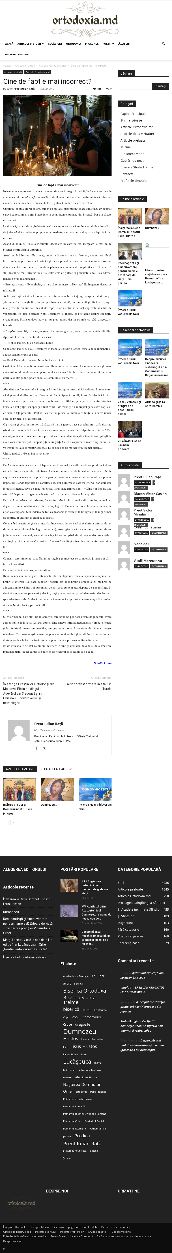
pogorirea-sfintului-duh (82, 1227)
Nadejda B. (142, 544)
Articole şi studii (29, 43)
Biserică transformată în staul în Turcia (88, 686)
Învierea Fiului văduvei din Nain (24, 957)
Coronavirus (92, 1017)
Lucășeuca (77, 1061)
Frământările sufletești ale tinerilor (24, 1236)
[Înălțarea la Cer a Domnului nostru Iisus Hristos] (19, 789)
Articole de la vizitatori (137, 134)
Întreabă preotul (17, 54)
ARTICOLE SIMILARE (20, 769)
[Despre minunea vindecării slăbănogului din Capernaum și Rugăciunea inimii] (157, 347)
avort (67, 983)
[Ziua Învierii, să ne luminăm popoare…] (130, 429)
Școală (67, 1158)
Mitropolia (69, 1070)
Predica (82, 1135)
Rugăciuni (55, 43)
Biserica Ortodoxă (84, 990)
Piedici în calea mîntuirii (115, 1227)
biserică (71, 1009)
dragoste (82, 1024)
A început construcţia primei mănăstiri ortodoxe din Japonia (142, 1006)
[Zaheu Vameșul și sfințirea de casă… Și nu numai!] (130, 390)
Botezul (86, 1010)
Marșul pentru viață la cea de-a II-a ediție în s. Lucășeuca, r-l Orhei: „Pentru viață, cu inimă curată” (27, 944)
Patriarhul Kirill (98, 1128)
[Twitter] (46, 748)
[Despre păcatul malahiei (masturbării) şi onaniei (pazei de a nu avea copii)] (69, 936)
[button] (163, 44)
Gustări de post (132, 160)
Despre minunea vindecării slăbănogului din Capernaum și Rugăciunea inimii (156, 367)
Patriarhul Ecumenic (74, 1128)
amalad (125, 987)
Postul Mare (58, 1236)
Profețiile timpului (134, 180)
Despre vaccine (121, 1232)
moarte (67, 1077)
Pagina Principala (133, 113)
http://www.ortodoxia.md (49, 730)
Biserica (78, 983)
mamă (97, 1062)
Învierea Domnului (81, 1236)
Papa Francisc (98, 1091)
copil (76, 1017)
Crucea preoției (97, 1232)
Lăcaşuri (124, 43)
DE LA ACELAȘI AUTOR (56, 769)
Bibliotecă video (132, 154)
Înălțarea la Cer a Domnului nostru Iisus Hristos (17, 809)
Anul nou (98, 976)
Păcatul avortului (45, 1232)
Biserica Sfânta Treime (79, 1000)
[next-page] (13, 822)
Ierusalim (97, 1039)
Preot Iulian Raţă (24, 88)
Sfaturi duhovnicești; (75, 1150)
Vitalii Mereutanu (148, 561)
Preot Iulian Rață (82, 1143)
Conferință (100, 1010)
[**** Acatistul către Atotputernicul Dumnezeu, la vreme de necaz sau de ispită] (69, 911)
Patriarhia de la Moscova (77, 1099)
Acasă (9, 43)
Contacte (127, 174)
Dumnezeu (79, 1031)
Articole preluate (133, 140)
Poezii (107, 43)
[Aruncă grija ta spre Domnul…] (157, 390)
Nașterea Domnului (81, 1084)
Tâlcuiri (125, 147)
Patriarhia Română (74, 1106)
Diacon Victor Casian (150, 494)
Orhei (68, 1091)
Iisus (65, 1047)
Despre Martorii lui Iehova (47, 1227)
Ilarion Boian (70, 1054)
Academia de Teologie (75, 976)
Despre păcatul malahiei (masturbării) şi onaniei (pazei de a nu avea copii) (143, 1045)
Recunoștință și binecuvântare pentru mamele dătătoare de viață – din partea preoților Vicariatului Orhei (28, 926)
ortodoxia (81, 1091)
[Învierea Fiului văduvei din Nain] (95, 789)
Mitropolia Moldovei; (90, 1070)
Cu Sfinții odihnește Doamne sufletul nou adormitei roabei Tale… (141, 1026)
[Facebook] (38, 748)
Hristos (70, 1038)
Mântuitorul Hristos (86, 1077)
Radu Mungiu (129, 1021)
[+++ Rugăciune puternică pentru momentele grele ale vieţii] (69, 885)
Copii (66, 1017)
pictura (67, 1136)
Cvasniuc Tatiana (147, 527)
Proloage (92, 43)
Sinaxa (94, 1150)
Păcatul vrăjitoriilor (72, 1232)
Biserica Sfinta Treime (136, 167)
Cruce (67, 1025)
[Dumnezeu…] (57, 789)
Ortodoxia (73, 43)
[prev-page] (6, 822)
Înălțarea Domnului (15, 1227)
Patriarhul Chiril (72, 1121)
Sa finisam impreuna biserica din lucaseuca (124, 1236)
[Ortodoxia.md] (86, 19)
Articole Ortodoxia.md (52, 65)
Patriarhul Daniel (94, 1121)
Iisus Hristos (84, 1046)
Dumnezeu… (49, 804)
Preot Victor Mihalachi (143, 512)
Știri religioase (131, 120)
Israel (84, 1054)
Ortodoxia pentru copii (17, 1232)
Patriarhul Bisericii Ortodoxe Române (84, 1113)
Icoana (85, 1039)
